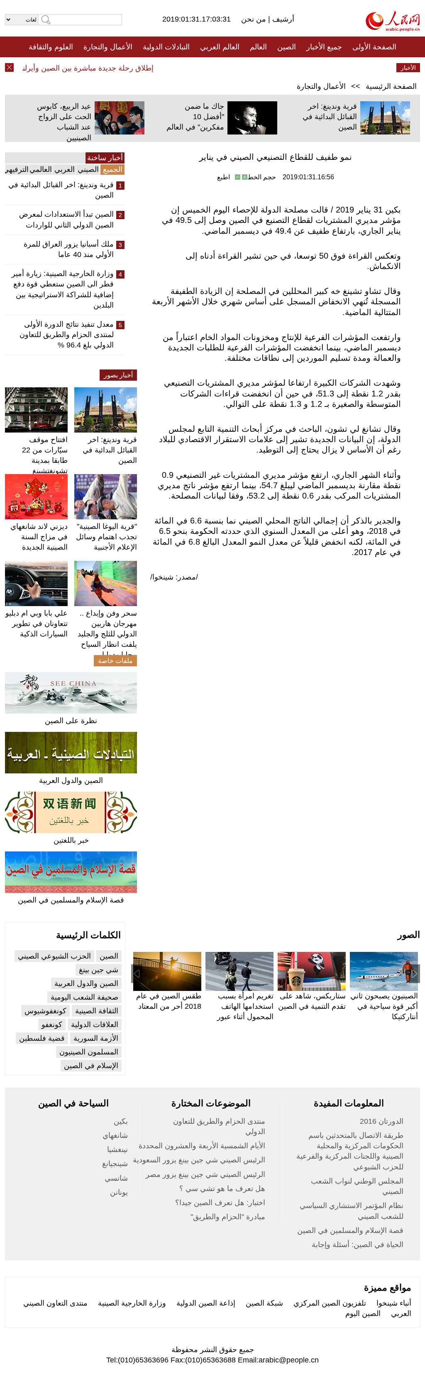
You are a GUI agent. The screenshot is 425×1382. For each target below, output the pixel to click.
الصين (286, 47)
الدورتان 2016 (381, 1121)
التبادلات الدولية (166, 47)
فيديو (176, 68)
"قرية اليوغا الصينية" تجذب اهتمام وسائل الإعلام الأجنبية (106, 536)
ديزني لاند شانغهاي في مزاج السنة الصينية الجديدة (39, 536)
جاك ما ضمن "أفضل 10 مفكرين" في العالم (195, 116)
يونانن (119, 1192)
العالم (258, 47)
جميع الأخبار (324, 47)
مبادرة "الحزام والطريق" (228, 1217)
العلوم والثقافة (51, 47)
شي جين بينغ (98, 970)
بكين (121, 1121)
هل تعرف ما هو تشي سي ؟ (222, 1188)
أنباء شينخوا (393, 1303)
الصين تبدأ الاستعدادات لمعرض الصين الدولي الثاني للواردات (66, 219)
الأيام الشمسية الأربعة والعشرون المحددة (202, 1146)
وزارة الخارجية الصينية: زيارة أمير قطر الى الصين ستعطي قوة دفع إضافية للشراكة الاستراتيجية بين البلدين (63, 289)
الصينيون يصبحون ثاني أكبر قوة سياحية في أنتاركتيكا (384, 1006)
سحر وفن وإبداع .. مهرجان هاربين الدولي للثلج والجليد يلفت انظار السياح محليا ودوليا (107, 634)
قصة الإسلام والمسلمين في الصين (71, 900)
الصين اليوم (363, 1313)
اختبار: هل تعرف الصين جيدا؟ (220, 1203)
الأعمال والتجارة (107, 47)
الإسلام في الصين (91, 1066)
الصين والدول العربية (71, 780)
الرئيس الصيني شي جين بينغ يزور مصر (205, 1174)
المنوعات (242, 68)
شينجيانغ (115, 1163)
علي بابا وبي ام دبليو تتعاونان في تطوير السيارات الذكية (36, 623)
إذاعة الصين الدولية (205, 1303)
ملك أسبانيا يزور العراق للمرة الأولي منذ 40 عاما (69, 249)
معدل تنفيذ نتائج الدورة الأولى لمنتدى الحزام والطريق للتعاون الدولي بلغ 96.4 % (67, 334)
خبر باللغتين (71, 840)
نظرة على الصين (71, 721)
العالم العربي (219, 47)
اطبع (223, 177)
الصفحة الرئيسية (391, 86)
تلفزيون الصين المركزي (329, 1303)
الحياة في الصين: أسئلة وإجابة (357, 1244)
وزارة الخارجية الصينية (132, 1303)
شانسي (116, 1178)
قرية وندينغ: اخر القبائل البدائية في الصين (330, 116)
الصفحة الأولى (374, 47)
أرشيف (282, 19)
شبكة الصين (264, 1303)
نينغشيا (117, 1149)
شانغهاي (115, 1135)
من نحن (254, 19)
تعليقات (206, 68)
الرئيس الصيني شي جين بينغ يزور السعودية (199, 1160)
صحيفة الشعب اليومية (84, 997)
